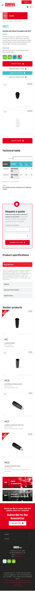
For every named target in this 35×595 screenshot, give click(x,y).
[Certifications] (17, 561)
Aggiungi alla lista (16, 242)
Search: (10, 158)
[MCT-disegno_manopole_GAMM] (17, 111)
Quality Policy (18, 582)
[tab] (17, 264)
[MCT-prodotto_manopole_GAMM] (17, 84)
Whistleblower (17, 584)
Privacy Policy (8, 580)
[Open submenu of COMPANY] (29, 534)
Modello (16, 225)
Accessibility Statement (8, 582)
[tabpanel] (17, 275)
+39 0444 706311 (19, 554)
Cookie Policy (15, 580)
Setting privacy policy (24, 580)
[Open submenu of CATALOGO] (29, 539)
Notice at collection (27, 582)
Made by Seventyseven (17, 586)
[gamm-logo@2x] (10, 4)
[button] (2, 5)
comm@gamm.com (18, 556)
